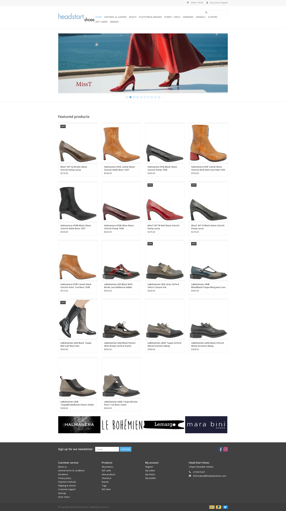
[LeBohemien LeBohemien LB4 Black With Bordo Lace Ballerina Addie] (121, 260)
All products (107, 466)
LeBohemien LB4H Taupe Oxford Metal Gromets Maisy (164, 344)
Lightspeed (104, 507)
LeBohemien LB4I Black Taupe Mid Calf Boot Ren (75, 344)
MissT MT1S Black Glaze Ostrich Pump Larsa (207, 227)
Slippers (212, 17)
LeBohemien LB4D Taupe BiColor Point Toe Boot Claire (121, 403)
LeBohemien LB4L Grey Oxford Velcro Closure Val (163, 286)
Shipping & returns (67, 485)
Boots (132, 17)
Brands (114, 21)
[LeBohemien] (79, 424)
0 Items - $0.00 (196, 2)
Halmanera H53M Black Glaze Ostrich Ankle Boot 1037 (75, 227)
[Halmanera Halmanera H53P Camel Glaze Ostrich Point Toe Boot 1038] (77, 260)
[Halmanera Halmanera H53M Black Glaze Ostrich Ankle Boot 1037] (77, 201)
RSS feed (106, 489)
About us (62, 466)
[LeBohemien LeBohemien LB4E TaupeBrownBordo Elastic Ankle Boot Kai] (77, 377)
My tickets (150, 474)
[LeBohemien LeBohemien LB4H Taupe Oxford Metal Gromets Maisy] (164, 319)
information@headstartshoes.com (209, 475)
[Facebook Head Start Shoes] (220, 449)
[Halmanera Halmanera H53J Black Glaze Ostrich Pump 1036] (164, 143)
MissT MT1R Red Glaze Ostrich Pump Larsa (163, 227)
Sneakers (188, 17)
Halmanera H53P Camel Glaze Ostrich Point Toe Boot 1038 (75, 286)
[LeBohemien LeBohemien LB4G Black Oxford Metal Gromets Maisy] (208, 319)
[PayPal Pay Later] (218, 507)
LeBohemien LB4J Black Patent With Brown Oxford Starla (120, 344)
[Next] (222, 64)
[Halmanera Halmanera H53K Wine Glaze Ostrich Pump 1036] (121, 201)
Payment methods (67, 481)
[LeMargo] (122, 424)
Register (149, 466)
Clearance (106, 478)
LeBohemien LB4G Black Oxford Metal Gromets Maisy (207, 344)
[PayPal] (211, 507)
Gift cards (101, 21)
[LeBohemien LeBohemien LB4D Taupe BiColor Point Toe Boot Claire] (121, 377)
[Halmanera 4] (143, 63)
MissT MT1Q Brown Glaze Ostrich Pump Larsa (73, 168)
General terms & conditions (71, 470)
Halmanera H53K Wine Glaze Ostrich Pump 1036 (119, 227)
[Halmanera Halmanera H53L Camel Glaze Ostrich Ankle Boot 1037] (121, 143)
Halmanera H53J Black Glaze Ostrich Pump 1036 (162, 168)
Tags (104, 485)
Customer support (67, 489)
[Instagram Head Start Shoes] (225, 449)
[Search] (206, 12)
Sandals (200, 17)
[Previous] (64, 64)
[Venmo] (225, 507)
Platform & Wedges (150, 17)
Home (98, 17)
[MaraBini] (164, 424)
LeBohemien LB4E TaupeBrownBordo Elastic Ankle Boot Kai (77, 403)
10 (159, 97)
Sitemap (62, 493)
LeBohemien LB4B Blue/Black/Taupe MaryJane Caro (208, 286)
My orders (150, 470)
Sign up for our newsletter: (75, 449)
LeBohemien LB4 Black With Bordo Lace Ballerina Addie (118, 286)
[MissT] (206, 424)
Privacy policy (64, 478)
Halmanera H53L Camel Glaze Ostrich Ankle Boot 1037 (119, 168)
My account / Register (219, 2)
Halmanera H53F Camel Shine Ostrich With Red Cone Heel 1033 (208, 168)
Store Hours (64, 496)
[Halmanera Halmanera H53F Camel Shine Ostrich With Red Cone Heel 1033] (208, 143)
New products (108, 474)
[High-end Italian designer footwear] (76, 17)
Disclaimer (63, 474)
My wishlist (150, 478)
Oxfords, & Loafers (115, 17)
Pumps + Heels (172, 17)
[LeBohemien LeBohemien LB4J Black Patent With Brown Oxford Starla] (121, 319)
